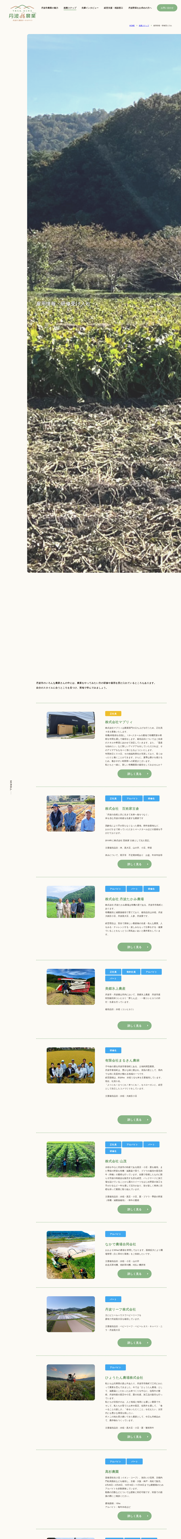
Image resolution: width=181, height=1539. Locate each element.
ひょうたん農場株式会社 (124, 1377)
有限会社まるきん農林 (122, 1060)
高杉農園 (112, 1471)
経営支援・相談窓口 (113, 7)
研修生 (151, 888)
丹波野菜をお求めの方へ (140, 7)
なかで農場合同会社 (120, 1244)
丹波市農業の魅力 (49, 7)
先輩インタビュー (90, 7)
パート (134, 888)
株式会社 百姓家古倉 (122, 808)
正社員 (113, 971)
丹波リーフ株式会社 (120, 1309)
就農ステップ (70, 7)
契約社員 (131, 971)
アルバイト (115, 888)
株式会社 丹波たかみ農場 (124, 898)
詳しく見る (135, 774)
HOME (132, 25)
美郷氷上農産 (115, 988)
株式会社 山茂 (116, 1161)
